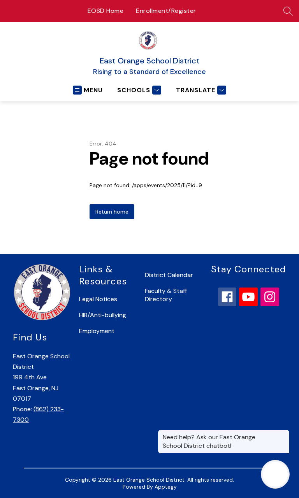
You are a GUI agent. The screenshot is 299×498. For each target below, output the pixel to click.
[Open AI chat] (275, 474)
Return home (111, 211)
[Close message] (283, 433)
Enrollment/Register (166, 11)
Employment (96, 331)
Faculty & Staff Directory (166, 295)
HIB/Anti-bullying (102, 315)
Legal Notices (98, 299)
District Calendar (169, 275)
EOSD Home (106, 11)
